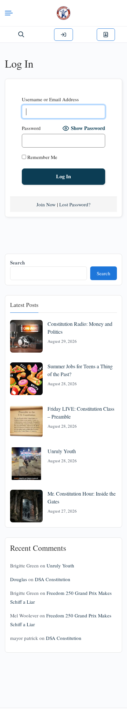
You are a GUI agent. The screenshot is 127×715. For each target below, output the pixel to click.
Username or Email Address (50, 99)
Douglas (18, 579)
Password (31, 128)
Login (63, 34)
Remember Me (41, 157)
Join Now (46, 204)
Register (106, 34)
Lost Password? (75, 204)
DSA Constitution (52, 579)
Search (17, 262)
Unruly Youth (62, 451)
